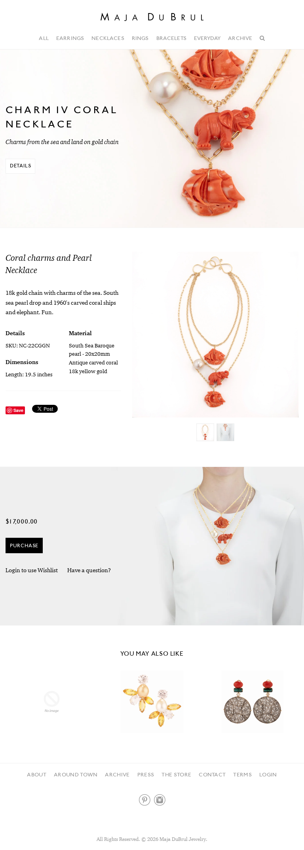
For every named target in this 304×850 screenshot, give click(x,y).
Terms (242, 774)
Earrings (70, 38)
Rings (140, 38)
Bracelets (171, 38)
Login (268, 774)
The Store (176, 774)
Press (145, 774)
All (43, 38)
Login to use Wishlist (32, 570)
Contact (212, 774)
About (36, 774)
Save (18, 410)
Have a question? (89, 570)
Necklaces (107, 38)
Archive (240, 38)
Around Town (76, 774)
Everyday (207, 38)
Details (20, 166)
